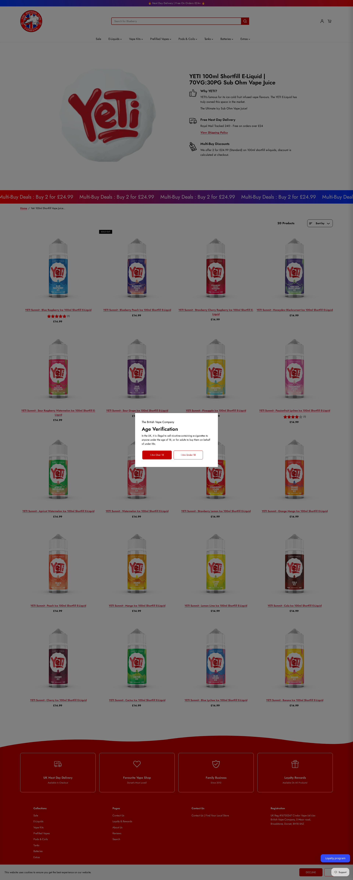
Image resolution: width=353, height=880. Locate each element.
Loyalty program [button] (335, 858)
